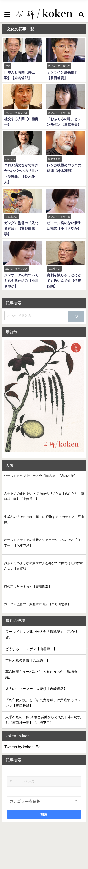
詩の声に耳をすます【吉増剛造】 (28, 586)
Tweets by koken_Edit (23, 747)
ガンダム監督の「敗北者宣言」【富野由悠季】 (21, 228)
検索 (44, 814)
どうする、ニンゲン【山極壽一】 (31, 649)
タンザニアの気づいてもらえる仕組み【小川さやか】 (21, 280)
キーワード (16, 772)
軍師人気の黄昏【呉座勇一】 (27, 660)
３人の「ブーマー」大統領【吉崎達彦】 (36, 688)
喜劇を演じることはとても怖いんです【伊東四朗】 (64, 280)
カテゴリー (16, 792)
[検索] (76, 316)
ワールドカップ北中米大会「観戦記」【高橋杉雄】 (40, 475)
